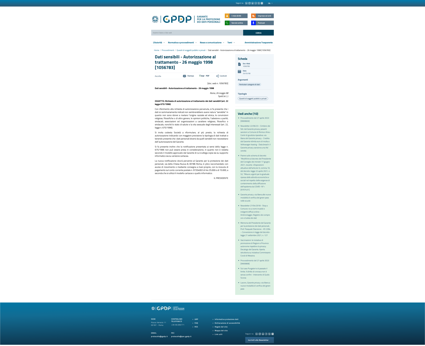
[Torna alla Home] (186, 19)
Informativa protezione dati (227, 319)
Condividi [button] (223, 75)
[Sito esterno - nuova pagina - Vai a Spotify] (272, 333)
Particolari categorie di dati (249, 84)
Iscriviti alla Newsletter (258, 340)
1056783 (246, 66)
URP (196, 319)
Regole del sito (221, 326)
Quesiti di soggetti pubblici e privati (191, 50)
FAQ (196, 323)
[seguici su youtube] (252, 3)
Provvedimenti (168, 50)
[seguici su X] (259, 3)
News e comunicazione (211, 42)
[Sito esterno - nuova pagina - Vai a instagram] (260, 333)
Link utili (218, 334)
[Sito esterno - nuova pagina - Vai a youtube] (263, 333)
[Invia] (258, 33)
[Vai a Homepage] (168, 311)
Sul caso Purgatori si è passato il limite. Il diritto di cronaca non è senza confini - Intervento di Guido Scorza (255, 273)
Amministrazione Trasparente (259, 42)
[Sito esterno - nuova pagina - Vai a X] (269, 333)
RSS (196, 326)
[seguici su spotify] (262, 3)
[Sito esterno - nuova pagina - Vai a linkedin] (256, 333)
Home (156, 50)
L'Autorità (157, 42)
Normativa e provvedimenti (181, 42)
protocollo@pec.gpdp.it (181, 336)
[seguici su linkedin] (246, 3)
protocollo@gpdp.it (159, 336)
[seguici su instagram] (249, 3)
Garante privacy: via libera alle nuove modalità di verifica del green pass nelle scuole (256, 197)
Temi (230, 42)
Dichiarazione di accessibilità (227, 323)
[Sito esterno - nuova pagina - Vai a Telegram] (266, 333)
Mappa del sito (221, 330)
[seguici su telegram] (256, 3)
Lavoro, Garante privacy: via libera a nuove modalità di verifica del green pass (255, 285)
